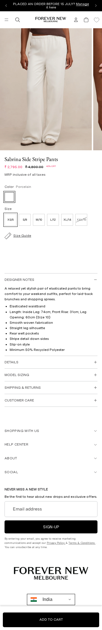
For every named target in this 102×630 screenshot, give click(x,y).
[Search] (17, 20)
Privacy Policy (56, 542)
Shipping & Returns (23, 388)
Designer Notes (19, 280)
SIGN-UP (51, 527)
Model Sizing (17, 375)
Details (11, 362)
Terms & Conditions (82, 542)
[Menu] (6, 19)
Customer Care (19, 400)
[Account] (76, 20)
